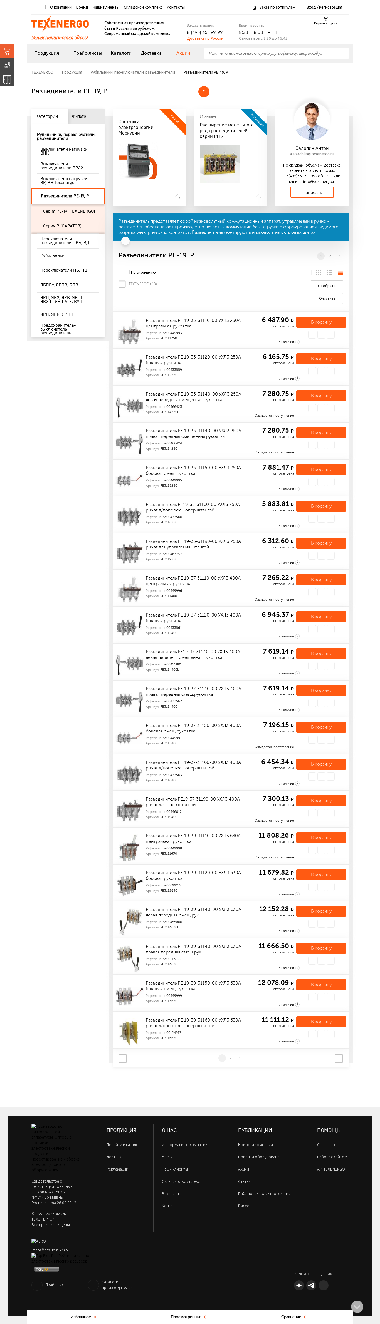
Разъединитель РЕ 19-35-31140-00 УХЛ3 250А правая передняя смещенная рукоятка (193, 433)
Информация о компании (185, 1144)
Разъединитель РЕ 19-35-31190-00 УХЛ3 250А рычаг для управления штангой (193, 544)
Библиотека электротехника (264, 1193)
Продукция (46, 53)
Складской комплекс (143, 7)
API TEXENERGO (331, 1169)
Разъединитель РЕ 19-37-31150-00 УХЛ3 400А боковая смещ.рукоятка (193, 728)
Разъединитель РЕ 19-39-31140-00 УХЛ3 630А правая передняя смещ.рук (193, 949)
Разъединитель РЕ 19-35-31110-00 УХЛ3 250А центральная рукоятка (193, 323)
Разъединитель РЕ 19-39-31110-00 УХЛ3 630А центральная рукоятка (193, 838)
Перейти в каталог (123, 1144)
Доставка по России (205, 38)
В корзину (321, 322)
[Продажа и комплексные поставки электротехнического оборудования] (7, 51)
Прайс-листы (87, 53)
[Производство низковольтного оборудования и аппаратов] (7, 65)
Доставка (151, 53)
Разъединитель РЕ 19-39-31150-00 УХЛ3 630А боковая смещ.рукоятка (193, 985)
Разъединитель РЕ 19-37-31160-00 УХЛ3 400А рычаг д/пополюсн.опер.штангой (193, 765)
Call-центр (326, 1144)
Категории (47, 116)
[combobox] (145, 272)
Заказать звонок (200, 25)
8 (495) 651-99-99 (205, 32)
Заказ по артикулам (277, 7)
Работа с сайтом (332, 1157)
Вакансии (170, 1193)
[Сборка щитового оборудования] (7, 79)
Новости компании (255, 1144)
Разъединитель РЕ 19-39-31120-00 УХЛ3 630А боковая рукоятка (193, 875)
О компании (61, 7)
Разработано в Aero (49, 1250)
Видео (244, 1206)
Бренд (82, 7)
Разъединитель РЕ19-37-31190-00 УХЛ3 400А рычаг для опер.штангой (193, 801)
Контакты (176, 7)
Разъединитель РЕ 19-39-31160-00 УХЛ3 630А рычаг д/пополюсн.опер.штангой (193, 1022)
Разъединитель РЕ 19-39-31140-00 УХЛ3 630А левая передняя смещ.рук (193, 912)
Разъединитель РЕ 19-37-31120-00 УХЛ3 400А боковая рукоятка (193, 617)
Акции (183, 53)
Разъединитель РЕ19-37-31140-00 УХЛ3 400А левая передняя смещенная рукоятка (193, 654)
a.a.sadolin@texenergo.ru (312, 154)
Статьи (244, 1181)
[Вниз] (357, 1307)
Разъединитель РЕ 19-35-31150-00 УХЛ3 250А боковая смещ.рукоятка (193, 470)
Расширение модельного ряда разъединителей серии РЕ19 (227, 131)
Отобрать (327, 286)
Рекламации (117, 1169)
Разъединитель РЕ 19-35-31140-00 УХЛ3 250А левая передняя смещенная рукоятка (193, 396)
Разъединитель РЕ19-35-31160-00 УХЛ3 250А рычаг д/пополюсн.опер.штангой (193, 507)
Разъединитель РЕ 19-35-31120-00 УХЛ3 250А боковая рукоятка (193, 359)
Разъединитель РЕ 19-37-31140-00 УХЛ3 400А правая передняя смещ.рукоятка (193, 691)
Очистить (327, 298)
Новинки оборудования (260, 1157)
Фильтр (79, 116)
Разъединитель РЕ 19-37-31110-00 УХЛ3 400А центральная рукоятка (193, 580)
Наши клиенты (106, 7)
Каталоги (121, 53)
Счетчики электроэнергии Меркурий (136, 128)
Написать (312, 192)
